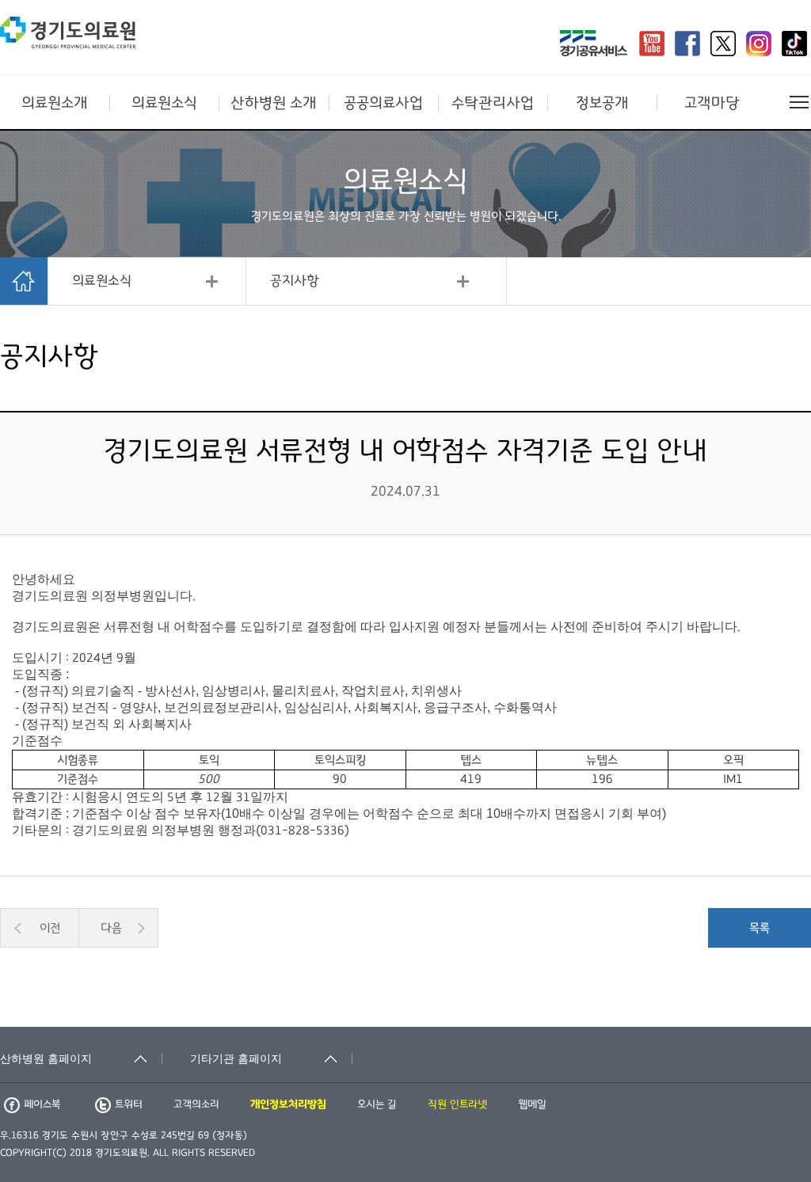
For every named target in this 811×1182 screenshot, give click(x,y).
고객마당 (712, 103)
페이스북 (42, 1104)
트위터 (129, 1104)
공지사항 (294, 281)
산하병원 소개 (273, 103)
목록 (759, 928)
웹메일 (532, 1104)
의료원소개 (54, 103)
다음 (111, 928)
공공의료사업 (383, 103)
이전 (50, 928)
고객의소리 (196, 1104)
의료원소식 (164, 103)
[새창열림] (593, 45)
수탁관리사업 (492, 103)
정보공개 (602, 103)
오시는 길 (377, 1104)
